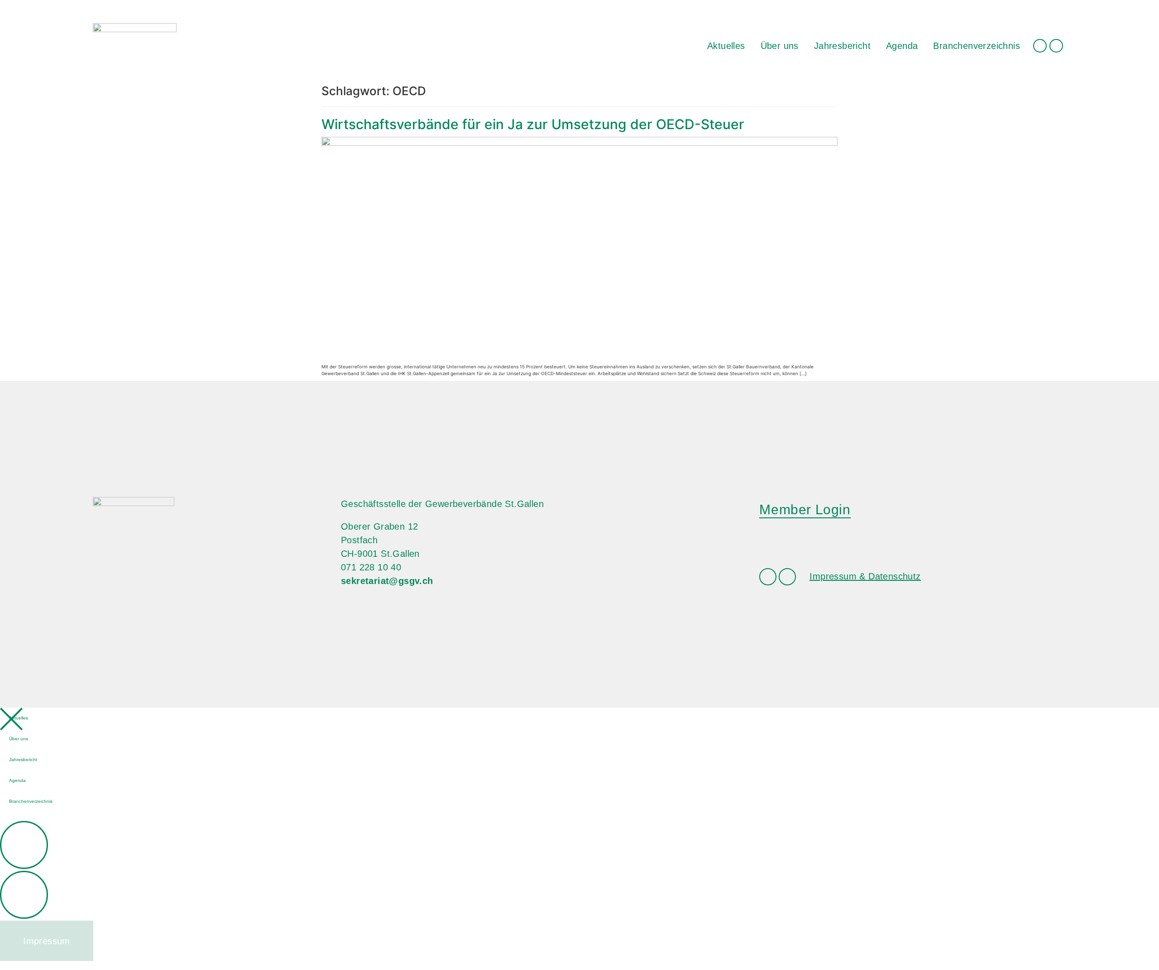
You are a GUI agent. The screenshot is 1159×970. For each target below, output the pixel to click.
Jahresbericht (842, 46)
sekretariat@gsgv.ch (387, 581)
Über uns (780, 46)
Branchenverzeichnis (976, 46)
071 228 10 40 (371, 567)
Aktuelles (726, 46)
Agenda (902, 46)
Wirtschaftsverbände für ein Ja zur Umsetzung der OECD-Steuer (532, 124)
